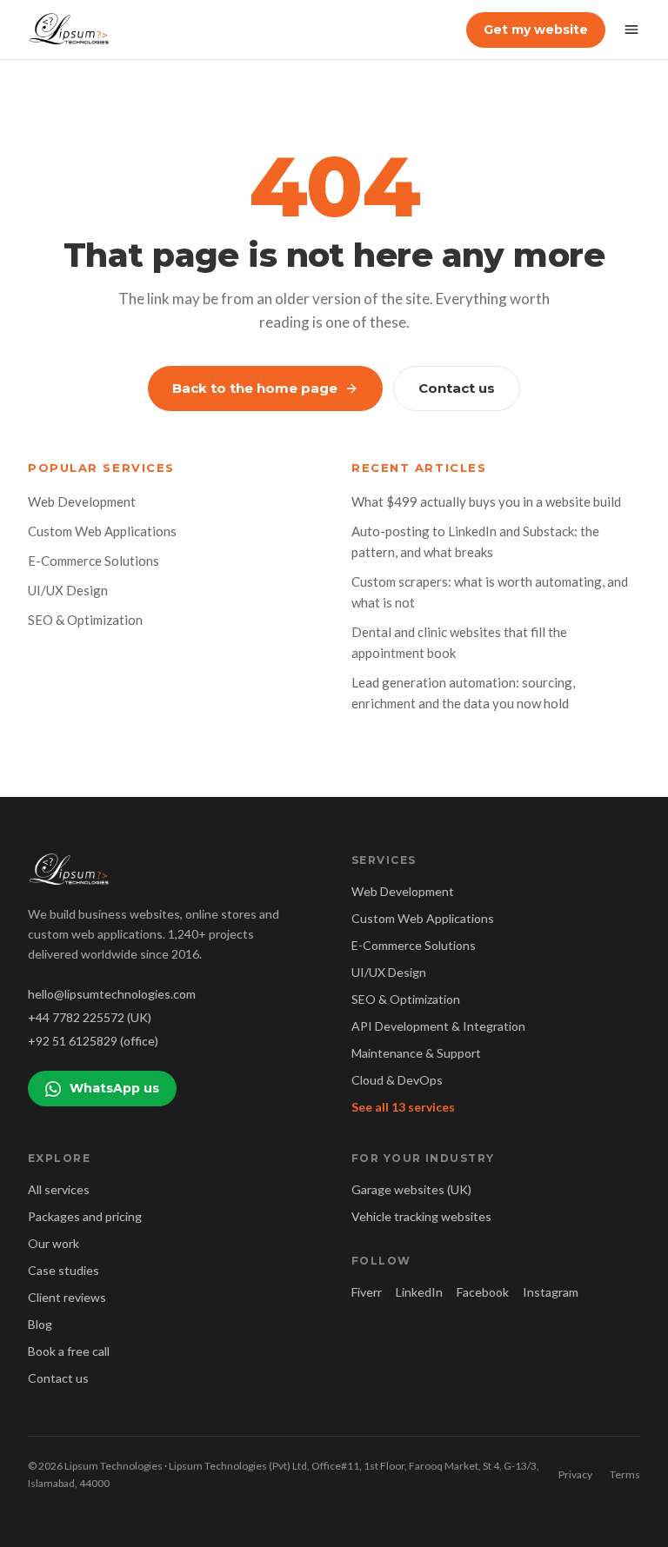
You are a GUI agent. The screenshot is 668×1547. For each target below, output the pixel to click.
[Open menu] (631, 29)
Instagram (550, 1292)
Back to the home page (254, 388)
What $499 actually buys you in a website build (486, 501)
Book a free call (69, 1351)
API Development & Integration (438, 1026)
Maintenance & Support (416, 1053)
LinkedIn (419, 1292)
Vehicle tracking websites (421, 1216)
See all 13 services (403, 1106)
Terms (625, 1474)
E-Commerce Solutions (93, 560)
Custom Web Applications (102, 531)
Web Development (82, 501)
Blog (40, 1324)
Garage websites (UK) (411, 1189)
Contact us (456, 388)
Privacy (575, 1474)
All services (59, 1189)
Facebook (483, 1292)
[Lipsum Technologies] (70, 29)
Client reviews (67, 1297)
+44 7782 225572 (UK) (89, 1017)
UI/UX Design (68, 590)
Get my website (536, 29)
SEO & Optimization (85, 619)
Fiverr (366, 1292)
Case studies (63, 1270)
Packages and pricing (85, 1216)
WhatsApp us (114, 1088)
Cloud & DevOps (397, 1079)
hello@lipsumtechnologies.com (112, 993)
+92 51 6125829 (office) (93, 1040)
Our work (53, 1243)
